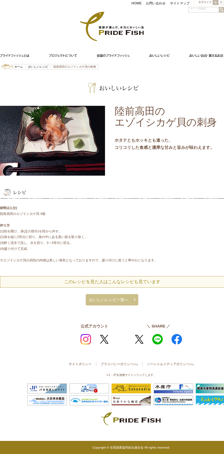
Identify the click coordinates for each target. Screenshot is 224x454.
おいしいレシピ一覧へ (108, 299)
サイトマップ (180, 3)
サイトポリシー (80, 364)
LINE (157, 339)
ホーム (18, 66)
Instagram (85, 339)
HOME (136, 3)
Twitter (104, 339)
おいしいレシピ (38, 66)
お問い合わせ (156, 3)
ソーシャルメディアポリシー (170, 364)
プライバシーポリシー (119, 364)
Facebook (177, 339)
